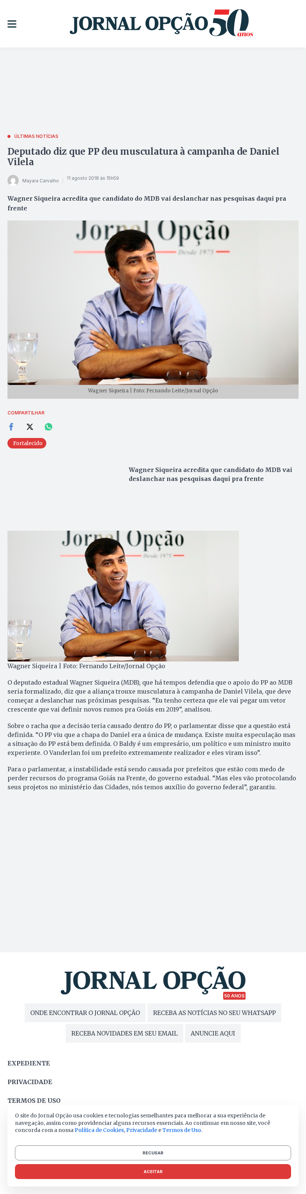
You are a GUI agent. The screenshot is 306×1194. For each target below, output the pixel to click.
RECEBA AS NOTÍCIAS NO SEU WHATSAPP (214, 1012)
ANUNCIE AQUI (213, 1033)
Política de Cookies (99, 1130)
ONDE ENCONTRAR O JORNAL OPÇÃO (85, 1012)
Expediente (28, 1063)
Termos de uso (33, 1100)
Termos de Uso (181, 1130)
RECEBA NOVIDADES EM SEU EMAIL (124, 1033)
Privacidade (29, 1082)
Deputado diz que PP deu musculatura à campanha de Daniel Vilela (143, 157)
